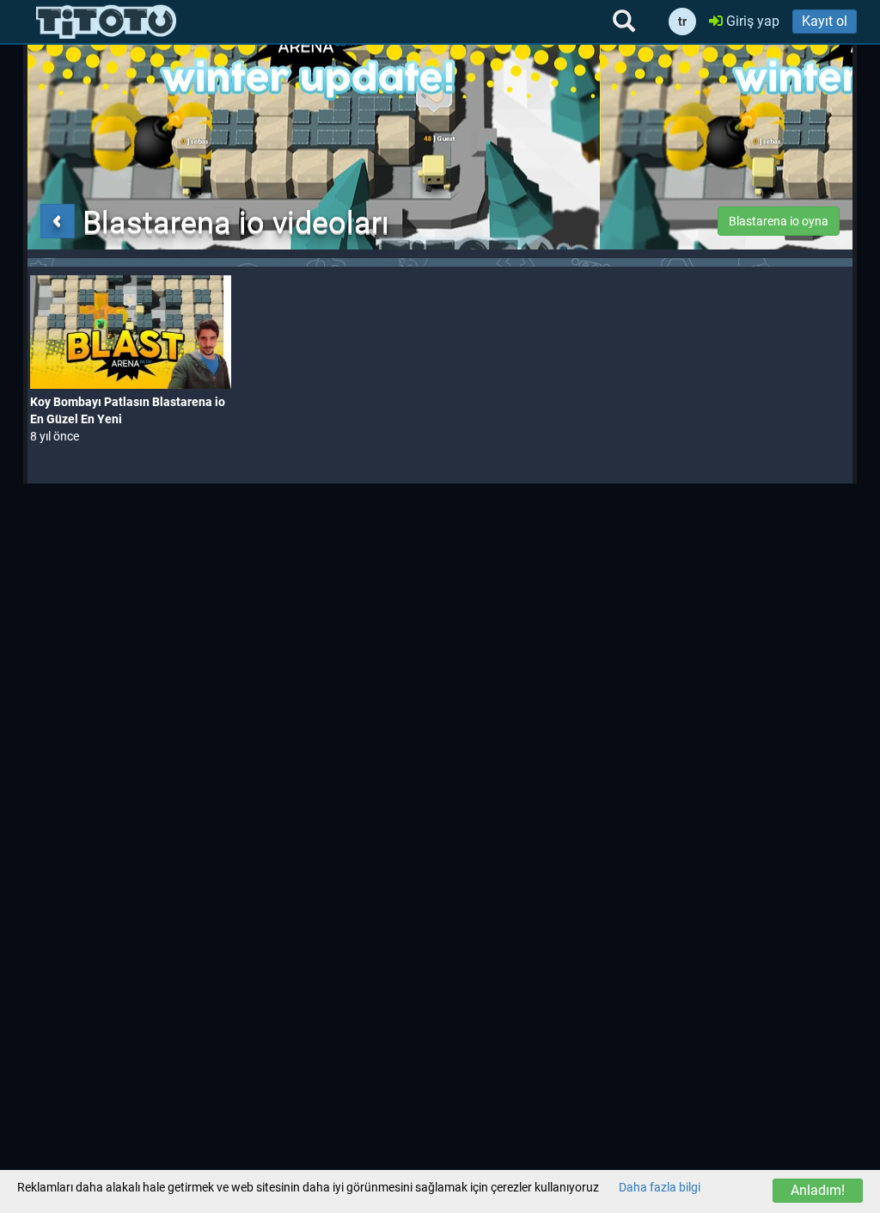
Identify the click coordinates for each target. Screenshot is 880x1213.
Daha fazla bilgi (659, 1187)
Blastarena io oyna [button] (778, 221)
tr (682, 21)
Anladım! (818, 1190)
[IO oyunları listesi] (106, 21)
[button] (57, 221)
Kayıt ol (824, 21)
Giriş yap (751, 21)
